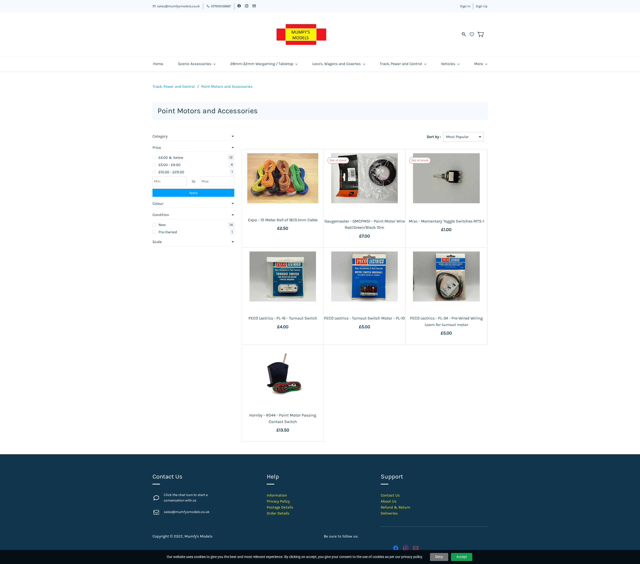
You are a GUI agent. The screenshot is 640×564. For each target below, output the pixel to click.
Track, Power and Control (173, 86)
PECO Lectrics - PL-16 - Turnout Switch (282, 318)
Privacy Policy (278, 501)
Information (277, 495)
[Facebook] (396, 548)
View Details (282, 196)
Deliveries (389, 513)
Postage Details (280, 507)
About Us (388, 501)
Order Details (278, 513)
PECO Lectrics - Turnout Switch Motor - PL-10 (364, 318)
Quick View (283, 185)
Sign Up (482, 6)
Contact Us (390, 495)
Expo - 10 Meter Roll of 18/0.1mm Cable (283, 220)
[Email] (416, 548)
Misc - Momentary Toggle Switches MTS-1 (446, 221)
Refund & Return (395, 507)
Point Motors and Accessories (226, 86)
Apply (193, 192)
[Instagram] (406, 548)
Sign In (465, 6)
